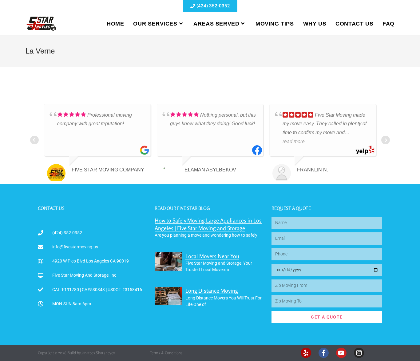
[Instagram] (359, 353)
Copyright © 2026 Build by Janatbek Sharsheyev (76, 352)
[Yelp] (306, 353)
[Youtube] (341, 353)
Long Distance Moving (211, 290)
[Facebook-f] (324, 353)
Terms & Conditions (166, 352)
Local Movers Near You (212, 256)
